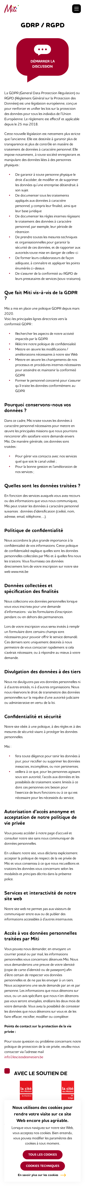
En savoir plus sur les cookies (38, 1175)
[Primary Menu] (76, 8)
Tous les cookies (42, 1155)
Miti (11, 8)
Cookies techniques (42, 1166)
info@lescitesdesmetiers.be (23, 1057)
